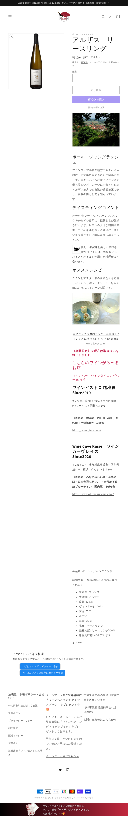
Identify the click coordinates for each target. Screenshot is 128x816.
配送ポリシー (15, 735)
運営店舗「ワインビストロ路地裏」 (25, 752)
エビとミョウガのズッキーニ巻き (40, 666)
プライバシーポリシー (20, 720)
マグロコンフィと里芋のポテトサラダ (42, 672)
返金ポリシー (15, 713)
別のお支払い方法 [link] (96, 107)
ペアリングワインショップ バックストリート (59, 798)
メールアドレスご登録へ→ (62, 756)
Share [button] (79, 642)
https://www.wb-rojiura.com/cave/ (93, 494)
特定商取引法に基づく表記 (23, 705)
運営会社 (13, 743)
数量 (74, 71)
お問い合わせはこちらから (100, 719)
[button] (10, 16)
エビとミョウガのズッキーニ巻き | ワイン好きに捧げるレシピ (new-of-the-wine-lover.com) (96, 338)
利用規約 (13, 728)
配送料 (84, 62)
